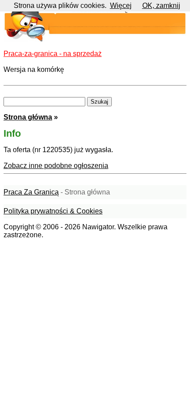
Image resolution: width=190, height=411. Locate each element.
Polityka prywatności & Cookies (53, 211)
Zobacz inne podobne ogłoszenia (56, 165)
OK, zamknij (161, 5)
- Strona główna (57, 192)
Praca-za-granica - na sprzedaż (53, 53)
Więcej (121, 5)
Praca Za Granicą (31, 192)
